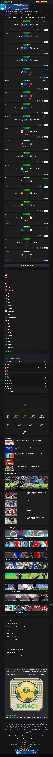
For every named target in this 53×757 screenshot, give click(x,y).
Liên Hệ (30, 735)
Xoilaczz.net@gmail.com (28, 746)
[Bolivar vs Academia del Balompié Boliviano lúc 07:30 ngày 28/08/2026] (26, 231)
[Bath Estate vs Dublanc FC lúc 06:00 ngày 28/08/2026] (26, 157)
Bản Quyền (36, 735)
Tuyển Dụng (43, 735)
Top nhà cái (38, 2)
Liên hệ (7, 665)
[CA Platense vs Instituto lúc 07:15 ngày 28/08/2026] (26, 219)
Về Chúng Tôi (10, 735)
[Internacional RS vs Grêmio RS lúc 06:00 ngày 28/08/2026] (26, 145)
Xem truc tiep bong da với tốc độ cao (13, 642)
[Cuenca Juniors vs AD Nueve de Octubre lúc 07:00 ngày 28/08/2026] (26, 206)
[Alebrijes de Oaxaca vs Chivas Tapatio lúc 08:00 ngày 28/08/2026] (26, 256)
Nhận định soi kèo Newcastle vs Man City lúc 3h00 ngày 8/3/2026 (20, 486)
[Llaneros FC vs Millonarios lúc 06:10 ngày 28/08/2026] (26, 182)
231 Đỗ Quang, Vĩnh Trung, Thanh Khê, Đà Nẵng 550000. (28, 740)
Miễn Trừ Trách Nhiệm (22, 738)
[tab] (7, 15)
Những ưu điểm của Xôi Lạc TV (12, 630)
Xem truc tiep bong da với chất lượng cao (13, 639)
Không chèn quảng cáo (10, 652)
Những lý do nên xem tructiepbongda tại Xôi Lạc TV (15, 655)
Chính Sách (24, 735)
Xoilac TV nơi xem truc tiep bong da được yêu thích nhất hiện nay (18, 626)
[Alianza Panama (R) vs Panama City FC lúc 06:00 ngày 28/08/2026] (26, 170)
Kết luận (7, 662)
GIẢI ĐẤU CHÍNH (8, 271)
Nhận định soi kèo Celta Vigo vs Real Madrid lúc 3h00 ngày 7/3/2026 (36, 518)
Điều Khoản (17, 735)
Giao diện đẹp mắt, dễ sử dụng (11, 633)
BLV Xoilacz (24, 17)
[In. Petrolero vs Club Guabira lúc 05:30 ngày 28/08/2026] (26, 132)
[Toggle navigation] (48, 2)
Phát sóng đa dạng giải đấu (11, 636)
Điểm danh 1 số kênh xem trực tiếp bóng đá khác (15, 658)
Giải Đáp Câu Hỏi (32, 738)
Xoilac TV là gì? (9, 620)
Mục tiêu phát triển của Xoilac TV (12, 623)
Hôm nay (33, 17)
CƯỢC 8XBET (44, 1)
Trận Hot (15, 17)
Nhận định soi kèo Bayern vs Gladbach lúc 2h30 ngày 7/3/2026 (36, 510)
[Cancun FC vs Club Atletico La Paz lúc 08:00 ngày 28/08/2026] (26, 243)
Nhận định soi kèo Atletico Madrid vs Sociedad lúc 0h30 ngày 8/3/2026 (37, 493)
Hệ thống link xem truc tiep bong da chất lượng (14, 649)
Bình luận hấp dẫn (9, 646)
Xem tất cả (45, 473)
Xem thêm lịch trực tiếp (25, 265)
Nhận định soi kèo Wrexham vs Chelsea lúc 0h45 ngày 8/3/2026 (37, 501)
